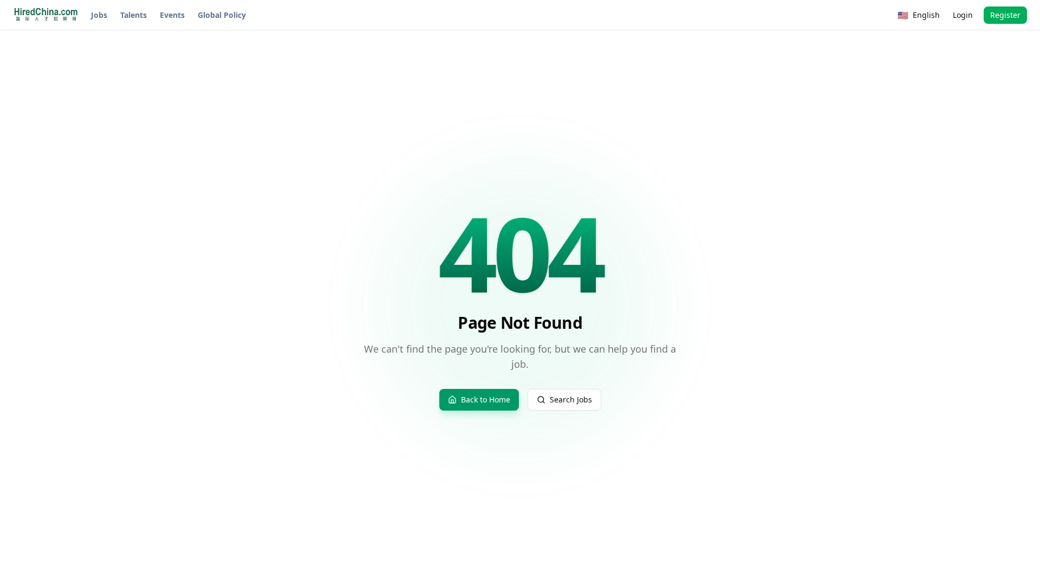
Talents (133, 15)
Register (1005, 15)
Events (172, 15)
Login (963, 15)
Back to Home (485, 399)
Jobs (99, 15)
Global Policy (222, 15)
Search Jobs (571, 399)
